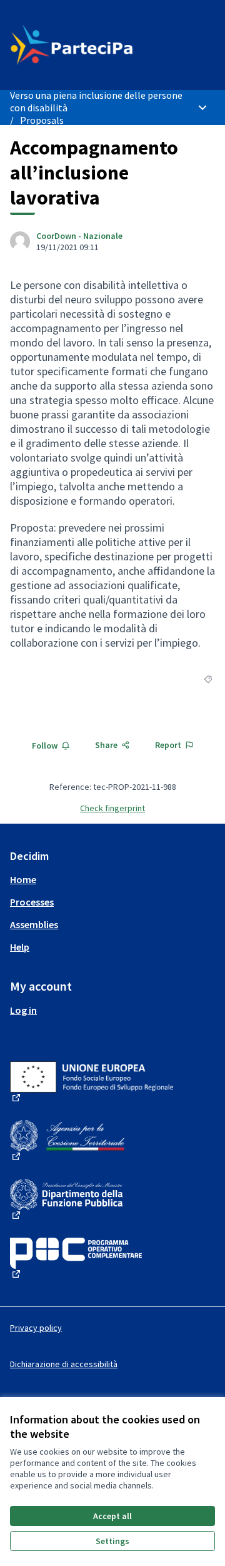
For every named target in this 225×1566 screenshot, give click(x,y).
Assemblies (34, 924)
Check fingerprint (112, 808)
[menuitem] (112, 879)
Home (23, 879)
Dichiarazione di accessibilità (64, 1364)
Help (19, 947)
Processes (32, 902)
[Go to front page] (85, 45)
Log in (23, 1010)
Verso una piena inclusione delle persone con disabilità (96, 101)
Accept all (112, 1516)
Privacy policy (36, 1327)
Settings (112, 1541)
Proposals (42, 120)
